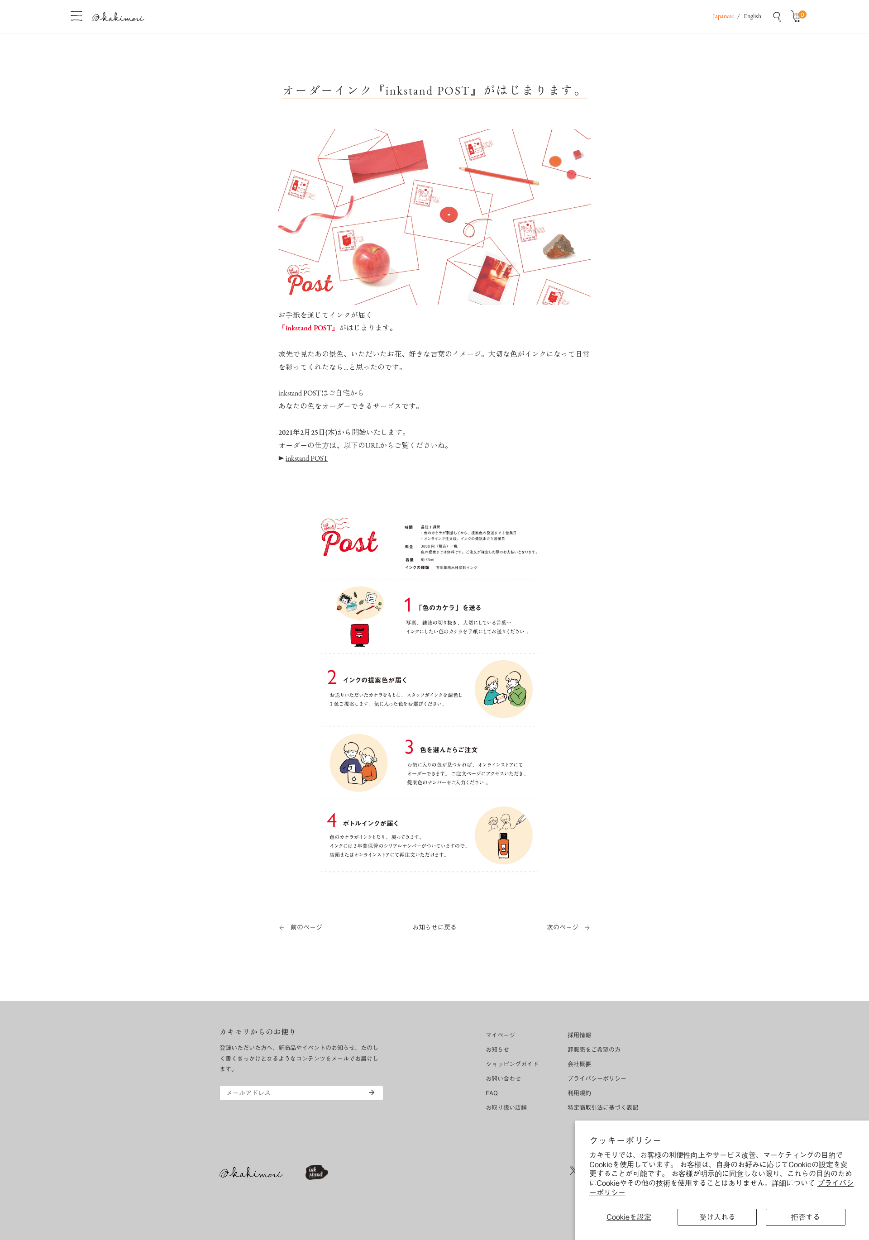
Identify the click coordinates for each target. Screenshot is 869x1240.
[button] (798, 16)
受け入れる (717, 1217)
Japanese (723, 16)
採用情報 (579, 1035)
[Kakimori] (118, 16)
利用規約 (579, 1093)
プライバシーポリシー (597, 1079)
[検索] (777, 16)
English (752, 16)
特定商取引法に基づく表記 (603, 1108)
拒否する (805, 1217)
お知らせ (497, 1050)
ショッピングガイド (512, 1064)
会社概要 (579, 1064)
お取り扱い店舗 (506, 1108)
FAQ (492, 1093)
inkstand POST (307, 459)
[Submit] (371, 1092)
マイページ (500, 1035)
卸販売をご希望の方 (594, 1050)
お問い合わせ (503, 1079)
